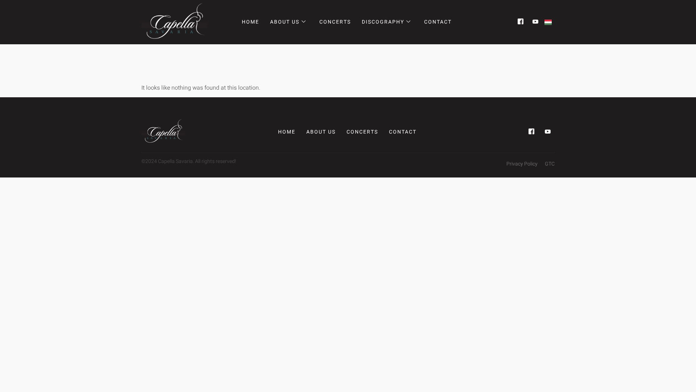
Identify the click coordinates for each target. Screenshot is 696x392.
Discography (383, 22)
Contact (438, 22)
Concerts (335, 22)
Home (250, 22)
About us (284, 22)
